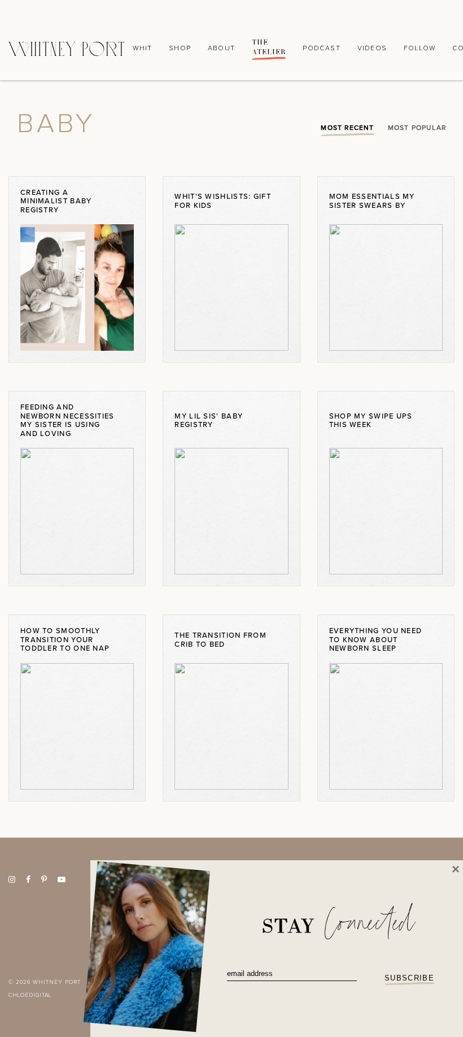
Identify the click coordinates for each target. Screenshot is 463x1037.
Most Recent (347, 128)
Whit (142, 48)
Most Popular (417, 128)
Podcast (321, 48)
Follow (419, 48)
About (221, 48)
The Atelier (269, 47)
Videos (372, 48)
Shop (180, 48)
